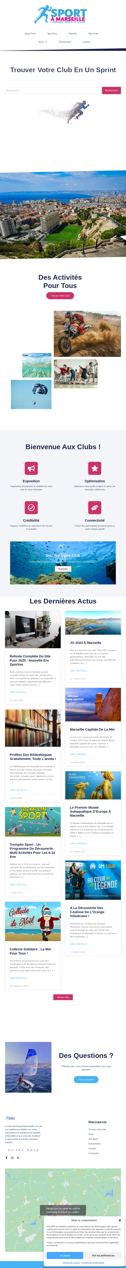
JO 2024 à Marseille (85, 643)
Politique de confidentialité (92, 1262)
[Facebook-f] (6, 1157)
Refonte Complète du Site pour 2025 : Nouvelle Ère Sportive (30, 660)
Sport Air (73, 33)
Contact (86, 42)
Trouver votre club (60, 295)
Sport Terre (30, 33)
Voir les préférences (103, 1255)
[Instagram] (12, 1157)
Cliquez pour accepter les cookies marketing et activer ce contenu (63, 1210)
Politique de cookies (71, 1262)
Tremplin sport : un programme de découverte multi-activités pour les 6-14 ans (32, 851)
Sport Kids (93, 33)
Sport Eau (52, 33)
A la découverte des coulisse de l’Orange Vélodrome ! (87, 912)
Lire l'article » (19, 692)
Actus (41, 42)
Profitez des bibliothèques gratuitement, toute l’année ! (33, 757)
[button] (119, 1220)
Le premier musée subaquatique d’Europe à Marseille (90, 812)
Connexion (94, 1153)
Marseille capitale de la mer (92, 729)
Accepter (65, 1255)
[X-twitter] (18, 1157)
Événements (65, 42)
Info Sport (93, 1139)
